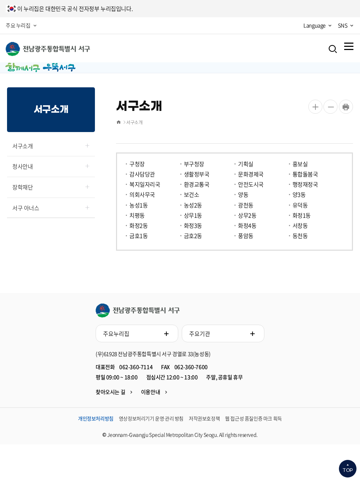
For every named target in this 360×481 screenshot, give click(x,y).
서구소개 (22, 146)
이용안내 (150, 392)
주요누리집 (116, 333)
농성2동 (193, 205)
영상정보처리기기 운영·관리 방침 (151, 418)
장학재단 (22, 187)
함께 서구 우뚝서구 (48, 49)
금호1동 (138, 236)
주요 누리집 (18, 25)
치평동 (137, 215)
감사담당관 (142, 174)
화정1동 (301, 215)
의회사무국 (142, 195)
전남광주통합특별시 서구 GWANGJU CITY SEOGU (138, 311)
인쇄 (346, 107)
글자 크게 (315, 107)
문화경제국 (251, 174)
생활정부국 (197, 174)
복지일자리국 (144, 184)
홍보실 (300, 164)
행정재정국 (305, 184)
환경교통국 (197, 184)
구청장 (137, 164)
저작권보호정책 (204, 418)
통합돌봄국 (305, 174)
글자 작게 (330, 107)
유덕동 (300, 205)
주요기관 (199, 333)
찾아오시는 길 (110, 392)
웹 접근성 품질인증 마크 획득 (253, 418)
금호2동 (193, 236)
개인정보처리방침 (96, 418)
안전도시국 (251, 184)
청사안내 (22, 166)
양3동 (299, 195)
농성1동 (138, 205)
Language (314, 25)
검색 (333, 49)
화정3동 (193, 226)
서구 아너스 (25, 208)
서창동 (300, 226)
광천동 (245, 205)
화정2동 (138, 226)
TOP (347, 470)
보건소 (191, 195)
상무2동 (247, 215)
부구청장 (194, 164)
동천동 (300, 236)
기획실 (245, 164)
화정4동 (247, 226)
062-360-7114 (136, 367)
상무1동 (193, 215)
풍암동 (245, 236)
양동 (243, 195)
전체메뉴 (348, 46)
